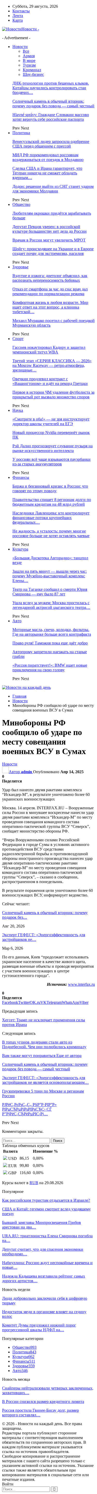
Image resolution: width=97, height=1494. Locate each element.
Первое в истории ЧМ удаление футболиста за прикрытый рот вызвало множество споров (53, 394)
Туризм (29, 65)
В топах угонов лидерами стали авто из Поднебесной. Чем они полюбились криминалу (44, 1044)
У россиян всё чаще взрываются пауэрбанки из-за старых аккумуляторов (51, 461)
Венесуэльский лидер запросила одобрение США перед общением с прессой (50, 143)
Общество (21, 204)
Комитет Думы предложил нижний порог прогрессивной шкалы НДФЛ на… (39, 1327)
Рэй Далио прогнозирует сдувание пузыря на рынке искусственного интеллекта (52, 448)
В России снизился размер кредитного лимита (43, 1401)
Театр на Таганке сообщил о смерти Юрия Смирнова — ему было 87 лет (49, 591)
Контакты (21, 11)
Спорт (18, 338)
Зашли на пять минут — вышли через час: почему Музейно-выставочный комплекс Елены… (49, 576)
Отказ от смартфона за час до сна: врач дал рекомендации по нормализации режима (50, 291)
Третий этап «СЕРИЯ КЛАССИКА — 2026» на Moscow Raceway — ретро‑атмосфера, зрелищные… (52, 365)
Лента (17, 15)
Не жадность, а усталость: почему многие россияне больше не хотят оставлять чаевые (50, 533)
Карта (17, 20)
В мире (29, 60)
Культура (20, 549)
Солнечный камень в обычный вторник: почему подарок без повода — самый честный (53, 103)
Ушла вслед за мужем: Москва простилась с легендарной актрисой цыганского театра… (51, 605)
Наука (17, 410)
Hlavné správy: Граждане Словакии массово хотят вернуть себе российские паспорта (50, 117)
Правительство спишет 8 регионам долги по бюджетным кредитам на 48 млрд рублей (51, 501)
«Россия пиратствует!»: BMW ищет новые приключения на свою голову (49, 667)
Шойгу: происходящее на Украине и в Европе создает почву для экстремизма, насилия (53, 251)
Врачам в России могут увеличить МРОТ (49, 240)
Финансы (20, 477)
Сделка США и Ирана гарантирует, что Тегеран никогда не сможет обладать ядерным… (47, 173)
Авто (16, 621)
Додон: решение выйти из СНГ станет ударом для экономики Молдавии (53, 188)
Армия (29, 56)
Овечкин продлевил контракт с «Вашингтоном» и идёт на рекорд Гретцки (50, 381)
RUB (33, 1183)
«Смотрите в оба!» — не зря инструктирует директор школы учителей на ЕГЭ (50, 421)
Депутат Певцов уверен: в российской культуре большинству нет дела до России (49, 228)
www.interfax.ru (81, 984)
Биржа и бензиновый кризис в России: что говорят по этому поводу (50, 488)
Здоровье (20, 267)
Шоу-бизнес (33, 74)
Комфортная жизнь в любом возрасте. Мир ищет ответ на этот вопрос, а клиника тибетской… (50, 307)
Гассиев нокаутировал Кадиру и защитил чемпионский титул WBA (48, 349)
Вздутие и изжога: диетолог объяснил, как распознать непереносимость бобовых (49, 277)
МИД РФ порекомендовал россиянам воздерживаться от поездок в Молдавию (48, 157)
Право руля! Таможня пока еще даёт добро (50, 643)
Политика (21, 133)
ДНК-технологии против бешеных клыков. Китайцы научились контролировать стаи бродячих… (50, 88)
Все (26, 51)
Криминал (32, 70)
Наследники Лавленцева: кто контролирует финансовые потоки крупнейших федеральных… (50, 517)
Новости (20, 46)
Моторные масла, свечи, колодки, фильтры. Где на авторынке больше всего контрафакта (51, 631)
